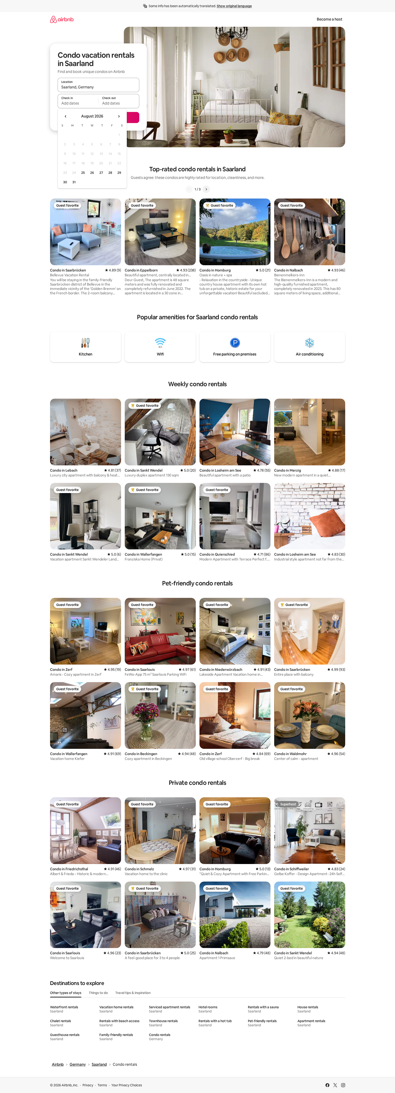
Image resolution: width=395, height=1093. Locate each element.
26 (92, 173)
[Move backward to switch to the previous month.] (65, 116)
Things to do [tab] (98, 993)
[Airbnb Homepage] (62, 19)
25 (83, 173)
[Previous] (189, 189)
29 (119, 173)
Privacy (88, 1085)
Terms (102, 1085)
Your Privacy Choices (126, 1085)
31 (74, 182)
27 (101, 173)
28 (110, 173)
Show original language (234, 6)
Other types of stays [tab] (65, 993)
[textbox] (78, 103)
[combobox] (98, 87)
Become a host (329, 19)
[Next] (206, 189)
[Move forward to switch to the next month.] (118, 116)
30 (65, 182)
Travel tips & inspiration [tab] (133, 993)
